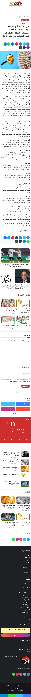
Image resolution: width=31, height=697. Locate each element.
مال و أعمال (20, 17)
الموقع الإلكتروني (26, 373)
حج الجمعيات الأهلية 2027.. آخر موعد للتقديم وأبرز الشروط (10, 461)
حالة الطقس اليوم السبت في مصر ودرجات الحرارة (11, 468)
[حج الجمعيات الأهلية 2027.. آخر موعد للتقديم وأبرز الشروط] (25, 462)
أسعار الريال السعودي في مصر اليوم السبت (8, 326)
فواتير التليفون (26, 602)
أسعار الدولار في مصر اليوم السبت (23, 326)
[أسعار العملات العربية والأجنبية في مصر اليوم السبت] (8, 303)
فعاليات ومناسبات (25, 570)
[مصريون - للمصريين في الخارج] (15, 3)
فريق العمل (27, 558)
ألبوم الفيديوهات (26, 568)
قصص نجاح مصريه (25, 607)
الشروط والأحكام (26, 573)
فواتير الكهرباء (26, 605)
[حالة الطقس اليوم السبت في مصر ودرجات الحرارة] (25, 469)
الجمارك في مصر (26, 597)
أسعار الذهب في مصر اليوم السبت (23, 309)
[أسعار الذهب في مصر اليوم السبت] (23, 303)
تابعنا (15, 635)
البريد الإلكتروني (26, 367)
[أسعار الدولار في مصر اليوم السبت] (23, 320)
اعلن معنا (27, 565)
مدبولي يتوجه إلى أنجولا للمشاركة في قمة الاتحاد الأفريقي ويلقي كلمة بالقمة (11, 454)
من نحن (28, 555)
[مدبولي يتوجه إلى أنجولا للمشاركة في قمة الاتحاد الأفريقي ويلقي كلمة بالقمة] (25, 454)
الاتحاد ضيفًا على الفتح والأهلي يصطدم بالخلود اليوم (11, 482)
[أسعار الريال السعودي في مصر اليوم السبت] (8, 320)
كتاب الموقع (27, 610)
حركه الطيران (27, 600)
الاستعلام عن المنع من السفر (23, 592)
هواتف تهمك (26, 620)
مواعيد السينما (26, 615)
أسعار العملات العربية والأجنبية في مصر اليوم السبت (9, 310)
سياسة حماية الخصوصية (24, 575)
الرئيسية (26, 17)
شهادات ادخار (24, 230)
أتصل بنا (28, 563)
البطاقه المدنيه (26, 595)
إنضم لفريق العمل (25, 560)
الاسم (28, 361)
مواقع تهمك (27, 617)
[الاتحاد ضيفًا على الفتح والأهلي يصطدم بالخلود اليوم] (25, 484)
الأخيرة (15, 447)
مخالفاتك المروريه (26, 612)
